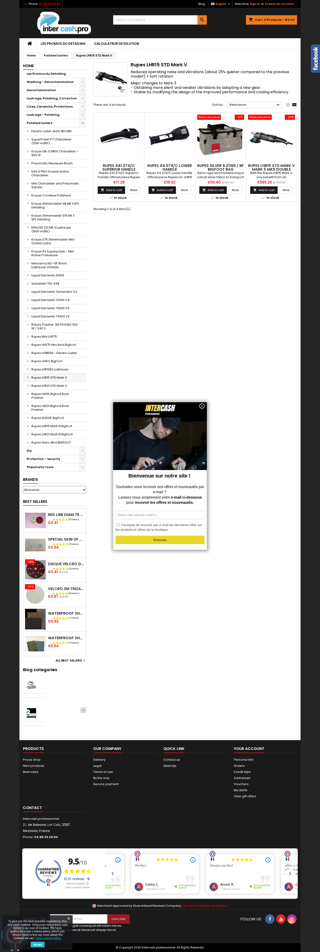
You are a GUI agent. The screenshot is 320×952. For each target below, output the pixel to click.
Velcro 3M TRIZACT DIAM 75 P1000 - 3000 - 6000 (66, 589)
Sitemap (170, 766)
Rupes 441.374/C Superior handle (118, 167)
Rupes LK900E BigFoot (47, 418)
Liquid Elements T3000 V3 (50, 308)
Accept (37, 944)
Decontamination (41, 90)
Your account (249, 748)
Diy (29, 450)
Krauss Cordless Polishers (51, 195)
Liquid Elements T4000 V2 (50, 316)
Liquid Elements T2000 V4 (50, 300)
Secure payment (106, 784)
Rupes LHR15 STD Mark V (49, 377)
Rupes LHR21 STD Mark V (49, 386)
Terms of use (103, 772)
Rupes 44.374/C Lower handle (169, 167)
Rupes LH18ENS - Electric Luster (54, 353)
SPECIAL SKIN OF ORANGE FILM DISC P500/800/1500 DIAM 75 (66, 539)
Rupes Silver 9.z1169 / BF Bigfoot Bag (220, 167)
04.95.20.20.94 (49, 4)
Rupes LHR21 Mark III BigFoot (52, 434)
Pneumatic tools (40, 467)
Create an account (279, 4)
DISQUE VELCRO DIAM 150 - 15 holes (66, 564)
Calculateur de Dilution (116, 43)
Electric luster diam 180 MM (51, 131)
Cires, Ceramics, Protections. (50, 106)
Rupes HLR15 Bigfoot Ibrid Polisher (50, 396)
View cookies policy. (48, 938)
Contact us (172, 759)
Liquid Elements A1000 (47, 275)
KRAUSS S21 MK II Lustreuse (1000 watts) (51, 229)
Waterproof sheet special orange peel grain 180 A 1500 (66, 613)
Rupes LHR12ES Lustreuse (49, 369)
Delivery (99, 759)
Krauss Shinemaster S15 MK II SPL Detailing (52, 217)
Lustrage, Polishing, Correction (52, 98)
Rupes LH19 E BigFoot (46, 361)
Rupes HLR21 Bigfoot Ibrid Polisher (50, 408)
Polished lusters (39, 123)
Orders (239, 766)
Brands (30, 479)
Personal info (244, 759)
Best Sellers (35, 501)
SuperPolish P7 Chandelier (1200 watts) (51, 141)
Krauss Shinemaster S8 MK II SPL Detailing (55, 205)
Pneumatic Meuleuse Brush (52, 163)
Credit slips (242, 772)
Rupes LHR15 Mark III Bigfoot (51, 426)
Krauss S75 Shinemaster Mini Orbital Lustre (52, 241)
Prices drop (32, 759)
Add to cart (111, 190)
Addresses (242, 778)
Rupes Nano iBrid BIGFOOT (51, 442)
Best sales (30, 772)
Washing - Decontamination (50, 82)
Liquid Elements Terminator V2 (54, 292)
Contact (32, 807)
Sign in (255, 4)
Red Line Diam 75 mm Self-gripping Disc (66, 514)
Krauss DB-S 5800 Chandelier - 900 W (54, 153)
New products (33, 766)
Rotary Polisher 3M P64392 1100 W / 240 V (54, 326)
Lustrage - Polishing (43, 115)
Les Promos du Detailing (63, 43)
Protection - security (43, 459)
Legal (97, 766)
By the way (101, 778)
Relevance (255, 105)
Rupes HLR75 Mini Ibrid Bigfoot (53, 344)
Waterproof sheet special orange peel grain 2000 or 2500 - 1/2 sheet (66, 638)
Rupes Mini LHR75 (44, 336)
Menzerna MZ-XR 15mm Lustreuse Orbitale (49, 265)
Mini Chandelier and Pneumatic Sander (55, 185)
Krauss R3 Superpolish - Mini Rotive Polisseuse (52, 253)
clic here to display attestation (205, 906)
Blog (201, 4)
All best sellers (71, 660)
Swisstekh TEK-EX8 (45, 283)
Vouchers (241, 784)
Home (28, 65)
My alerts (240, 790)
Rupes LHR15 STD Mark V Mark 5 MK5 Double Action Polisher (271, 169)
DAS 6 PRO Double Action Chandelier (50, 173)
